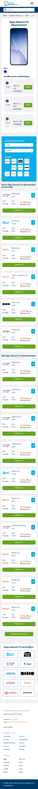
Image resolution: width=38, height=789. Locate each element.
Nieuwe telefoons (9, 743)
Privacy (21, 743)
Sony (20, 769)
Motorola (22, 759)
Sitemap (21, 749)
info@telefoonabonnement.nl (17, 722)
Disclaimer (22, 746)
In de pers (6, 749)
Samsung (6, 762)
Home (5, 16)
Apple (5, 759)
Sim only (6, 740)
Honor (21, 766)
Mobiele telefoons (16, 16)
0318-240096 (14, 719)
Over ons (6, 746)
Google (5, 769)
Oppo (21, 772)
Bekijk (28, 87)
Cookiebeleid (23, 740)
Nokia (21, 762)
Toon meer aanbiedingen (19, 634)
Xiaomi (5, 772)
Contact (21, 736)
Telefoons (6, 736)
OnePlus (6, 766)
